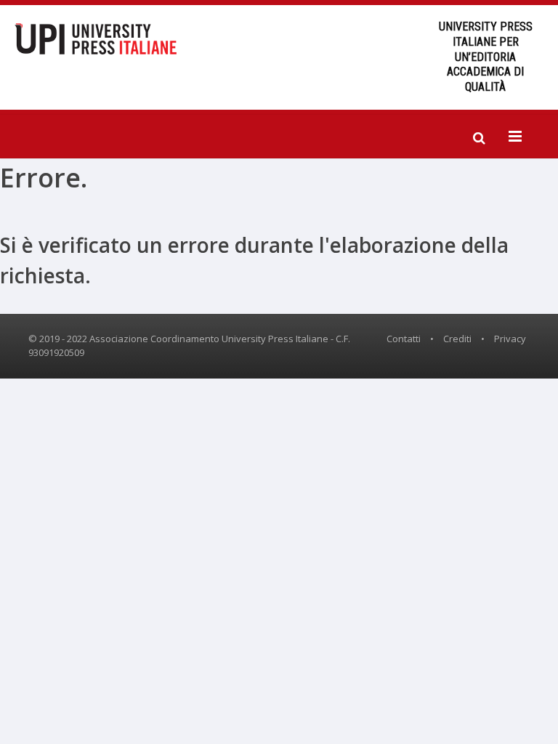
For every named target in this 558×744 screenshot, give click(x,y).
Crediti (457, 338)
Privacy (510, 338)
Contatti (404, 338)
